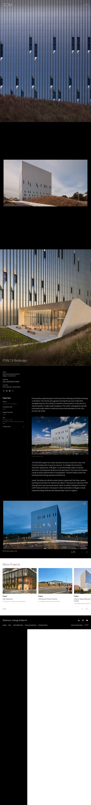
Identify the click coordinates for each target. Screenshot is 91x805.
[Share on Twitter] (13, 391)
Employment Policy (43, 625)
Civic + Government (8, 381)
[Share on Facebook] (4, 391)
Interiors (17, 381)
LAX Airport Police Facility (47, 599)
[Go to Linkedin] (78, 620)
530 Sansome (8, 599)
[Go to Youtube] (87, 620)
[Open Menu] (86, 4)
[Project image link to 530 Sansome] (20, 581)
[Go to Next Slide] (86, 552)
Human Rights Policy (18, 625)
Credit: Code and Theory (77, 625)
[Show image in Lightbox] (85, 419)
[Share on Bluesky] (10, 391)
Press (9, 625)
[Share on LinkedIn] (7, 391)
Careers (5, 625)
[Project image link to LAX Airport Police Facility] (55, 581)
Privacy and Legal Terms (31, 625)
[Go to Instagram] (83, 620)
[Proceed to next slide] (86, 609)
